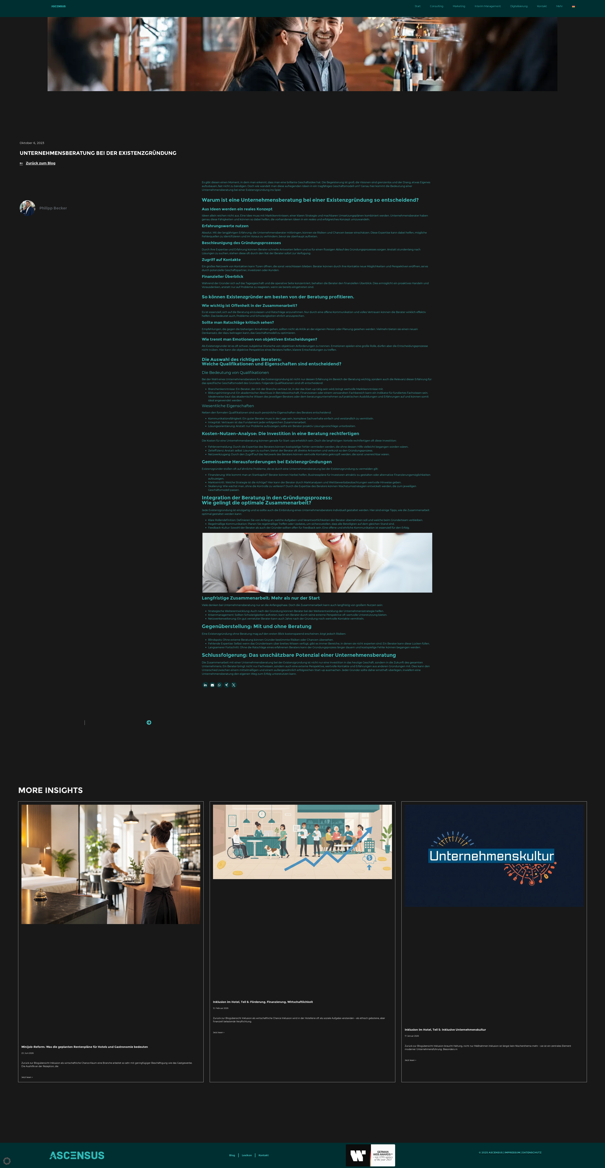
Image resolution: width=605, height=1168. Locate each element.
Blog (232, 1155)
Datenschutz (532, 1152)
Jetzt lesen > (27, 1077)
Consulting (436, 6)
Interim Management (488, 6)
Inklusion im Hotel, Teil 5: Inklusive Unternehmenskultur (445, 1029)
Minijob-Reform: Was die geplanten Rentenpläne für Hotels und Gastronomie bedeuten (84, 1047)
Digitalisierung (519, 6)
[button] (205, 685)
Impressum (512, 1152)
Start (418, 6)
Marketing (459, 6)
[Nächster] (118, 722)
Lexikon (247, 1155)
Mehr (559, 6)
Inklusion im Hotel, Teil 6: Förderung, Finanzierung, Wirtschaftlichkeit (263, 1002)
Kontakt (542, 6)
